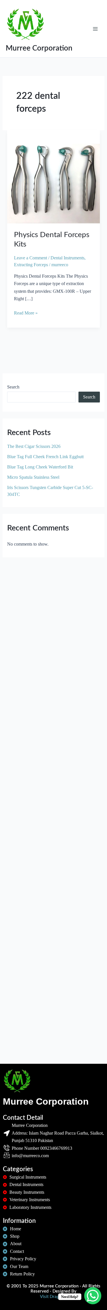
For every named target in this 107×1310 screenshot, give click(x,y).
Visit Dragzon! (53, 1297)
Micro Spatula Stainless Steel (33, 477)
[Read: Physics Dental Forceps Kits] (53, 176)
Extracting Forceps (31, 264)
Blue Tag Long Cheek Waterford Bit (40, 466)
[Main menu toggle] (95, 29)
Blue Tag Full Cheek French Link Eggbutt (45, 456)
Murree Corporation (39, 48)
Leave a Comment (30, 257)
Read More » (26, 312)
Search (13, 386)
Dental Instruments (67, 257)
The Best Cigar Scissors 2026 (33, 446)
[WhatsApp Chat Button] (92, 1295)
